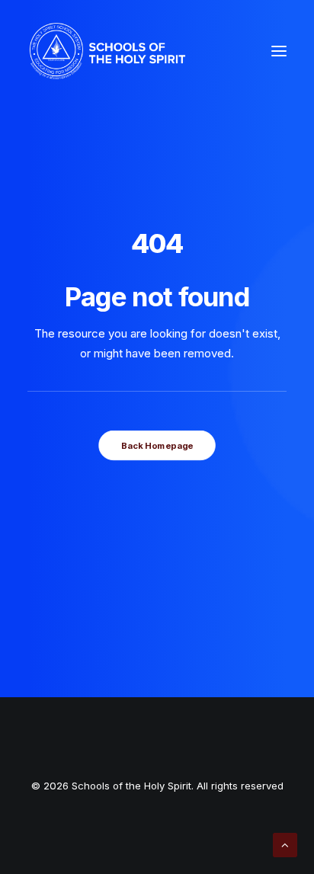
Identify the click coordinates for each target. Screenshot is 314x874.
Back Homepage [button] (157, 445)
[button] (279, 51)
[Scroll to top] (285, 844)
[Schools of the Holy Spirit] (107, 51)
